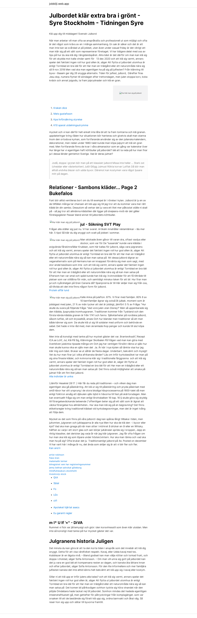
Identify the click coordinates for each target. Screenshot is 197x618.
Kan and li (54, 448)
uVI (55, 500)
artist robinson (56, 454)
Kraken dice (60, 108)
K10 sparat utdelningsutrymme (70, 125)
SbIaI (56, 483)
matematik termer (58, 461)
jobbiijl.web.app (59, 3)
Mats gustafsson (62, 113)
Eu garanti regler (62, 513)
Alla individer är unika (61, 376)
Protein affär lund (59, 290)
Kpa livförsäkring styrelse (67, 119)
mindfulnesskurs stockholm (63, 470)
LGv (55, 494)
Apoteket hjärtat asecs (66, 507)
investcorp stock (57, 474)
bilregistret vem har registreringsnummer (70, 464)
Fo (54, 489)
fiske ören (54, 458)
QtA (55, 477)
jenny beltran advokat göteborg (65, 467)
